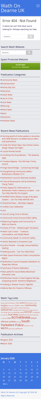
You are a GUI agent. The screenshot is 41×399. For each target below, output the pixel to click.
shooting (18, 322)
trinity (31, 325)
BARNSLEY (23, 303)
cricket (12, 308)
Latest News (7, 94)
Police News (7, 109)
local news (13, 314)
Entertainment (8, 83)
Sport (4, 113)
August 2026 (7, 339)
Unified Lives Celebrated (12, 206)
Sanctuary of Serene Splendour (15, 268)
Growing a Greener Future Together (17, 284)
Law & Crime (7, 98)
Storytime (6, 117)
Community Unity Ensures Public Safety (19, 218)
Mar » (5, 384)
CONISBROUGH (5, 308)
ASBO (17, 303)
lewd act (5, 315)
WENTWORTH (19, 328)
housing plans (36, 312)
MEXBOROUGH (23, 315)
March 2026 (7, 343)
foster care (10, 312)
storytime (26, 325)
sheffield (12, 321)
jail (1, 315)
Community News (9, 80)
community (30, 305)
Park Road (30, 315)
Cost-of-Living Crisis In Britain (15, 214)
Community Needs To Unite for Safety (18, 238)
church (17, 305)
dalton (16, 308)
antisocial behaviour (10, 303)
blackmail (30, 303)
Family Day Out (8, 87)
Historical (6, 91)
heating (22, 312)
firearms (35, 310)
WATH (4, 328)
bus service (11, 305)
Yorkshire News (8, 120)
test (4, 210)
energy (30, 310)
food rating (4, 312)
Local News (6, 102)
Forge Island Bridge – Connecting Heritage (20, 167)
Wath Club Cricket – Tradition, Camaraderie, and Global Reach (15, 233)
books (35, 303)
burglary (4, 305)
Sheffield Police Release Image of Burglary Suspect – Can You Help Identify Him (20, 198)
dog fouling (26, 308)
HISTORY (28, 312)
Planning (5, 106)
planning (35, 315)
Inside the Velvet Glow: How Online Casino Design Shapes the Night (20, 146)
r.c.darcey (3, 318)
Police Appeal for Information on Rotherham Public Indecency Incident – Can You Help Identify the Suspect (21, 190)
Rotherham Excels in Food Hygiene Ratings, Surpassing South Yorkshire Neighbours (21, 279)
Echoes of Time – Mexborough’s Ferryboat (20, 228)
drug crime (25, 310)
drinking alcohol (16, 310)
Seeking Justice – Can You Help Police (18, 251)
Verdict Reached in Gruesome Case (17, 241)
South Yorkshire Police (15, 323)
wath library (11, 328)
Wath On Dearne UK (12, 8)
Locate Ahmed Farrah (11, 151)
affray (2, 303)
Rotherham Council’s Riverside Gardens (19, 177)
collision (22, 305)
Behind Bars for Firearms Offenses (17, 288)
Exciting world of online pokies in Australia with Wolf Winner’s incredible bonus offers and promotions (21, 139)
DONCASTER (6, 310)
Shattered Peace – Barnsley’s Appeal (17, 203)
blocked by (20, 66)
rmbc (9, 318)
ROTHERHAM (20, 317)
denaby (20, 308)
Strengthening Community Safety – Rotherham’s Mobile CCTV (17, 172)
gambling (16, 312)
